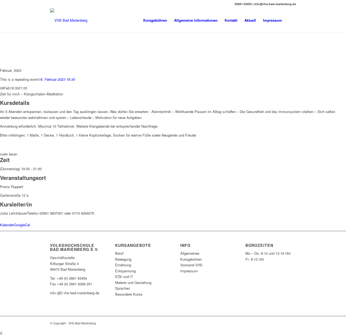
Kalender (7, 224)
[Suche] (290, 20)
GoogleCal (22, 224)
